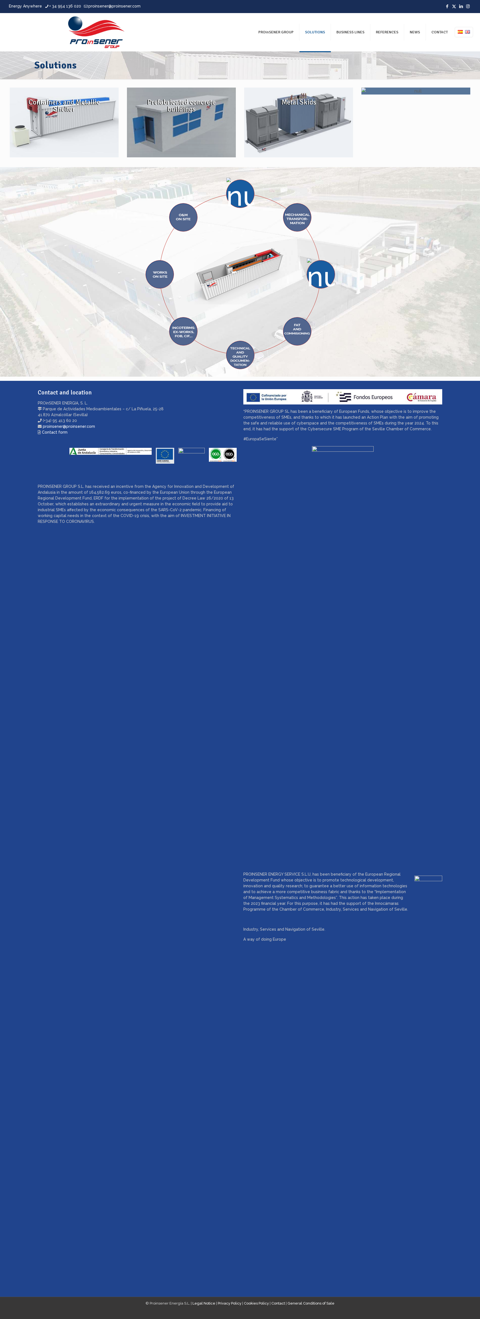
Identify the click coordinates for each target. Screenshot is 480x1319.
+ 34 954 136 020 (65, 6)
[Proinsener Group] (68, 32)
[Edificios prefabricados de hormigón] (181, 122)
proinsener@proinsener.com (114, 6)
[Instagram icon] (468, 6)
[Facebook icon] (447, 6)
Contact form (55, 432)
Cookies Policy (256, 1303)
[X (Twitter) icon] (454, 6)
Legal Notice (203, 1303)
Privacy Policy (229, 1303)
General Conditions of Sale (311, 1303)
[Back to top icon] (453, 1307)
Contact (278, 1303)
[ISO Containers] (64, 122)
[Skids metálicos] (298, 122)
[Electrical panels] (415, 91)
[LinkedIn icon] (461, 6)
